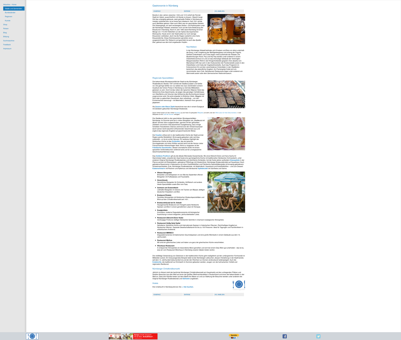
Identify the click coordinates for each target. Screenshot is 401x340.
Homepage (156, 11)
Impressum (7, 48)
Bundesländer (10, 12)
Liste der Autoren (168, 114)
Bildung (6, 36)
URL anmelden (219, 11)
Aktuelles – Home (9, 4)
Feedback (7, 44)
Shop (5, 24)
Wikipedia (200, 113)
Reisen (6, 28)
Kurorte (7, 20)
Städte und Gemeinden (13, 8)
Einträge (187, 11)
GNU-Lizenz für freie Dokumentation (226, 113)
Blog (5, 32)
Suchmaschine (8, 40)
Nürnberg (177, 113)
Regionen (8, 16)
